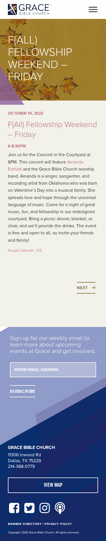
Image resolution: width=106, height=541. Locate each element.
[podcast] (60, 508)
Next (82, 287)
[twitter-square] (29, 508)
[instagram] (45, 508)
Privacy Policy (58, 524)
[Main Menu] (93, 9)
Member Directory (25, 524)
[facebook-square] (14, 508)
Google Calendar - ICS (25, 250)
